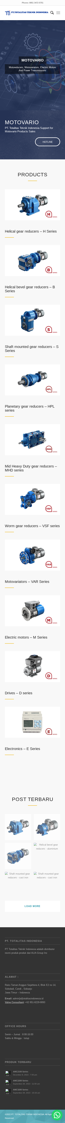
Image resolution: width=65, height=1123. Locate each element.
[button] (57, 1115)
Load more (32, 906)
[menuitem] (50, 13)
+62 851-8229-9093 (35, 1002)
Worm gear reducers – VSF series (32, 526)
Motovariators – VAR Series (27, 582)
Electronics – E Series (22, 749)
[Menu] (58, 12)
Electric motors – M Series (26, 637)
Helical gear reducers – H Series (31, 231)
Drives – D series (18, 693)
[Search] (50, 13)
